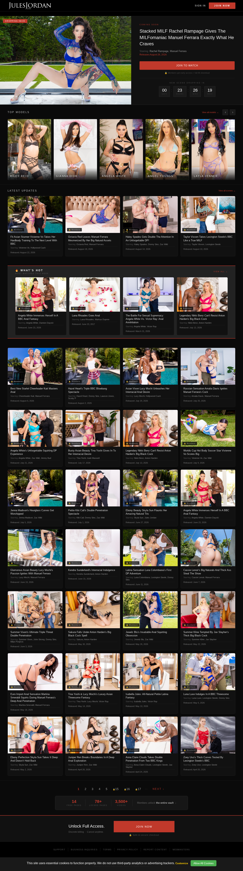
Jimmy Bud (46, 458)
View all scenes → (227, 190)
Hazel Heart (82, 396)
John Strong (39, 639)
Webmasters (181, 849)
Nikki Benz (193, 323)
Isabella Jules (140, 701)
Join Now (222, 5)
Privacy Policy (127, 849)
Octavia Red (82, 244)
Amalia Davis (198, 396)
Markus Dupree (102, 319)
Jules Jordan (150, 517)
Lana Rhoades (87, 319)
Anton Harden (205, 323)
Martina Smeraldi (26, 705)
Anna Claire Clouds (142, 765)
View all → (221, 272)
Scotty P (72, 398)
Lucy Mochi (139, 396)
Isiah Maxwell (93, 458)
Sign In (200, 5)
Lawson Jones (107, 396)
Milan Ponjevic (17, 642)
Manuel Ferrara (178, 51)
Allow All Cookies (203, 863)
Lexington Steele (213, 244)
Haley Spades (140, 244)
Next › (158, 789)
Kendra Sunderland (85, 574)
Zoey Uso (196, 765)
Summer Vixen (25, 639)
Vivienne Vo (24, 248)
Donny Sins (153, 244)
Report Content (155, 849)
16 (127, 789)
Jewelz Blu (139, 639)
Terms (107, 849)
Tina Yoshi (81, 458)
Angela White (32, 323)
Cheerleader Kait (26, 396)
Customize (181, 863)
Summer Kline (198, 639)
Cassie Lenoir (198, 577)
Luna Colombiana (142, 577)
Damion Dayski (46, 323)
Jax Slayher (211, 639)
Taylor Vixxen (198, 244)
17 (138, 789)
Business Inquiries (84, 849)
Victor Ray (152, 326)
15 (116, 789)
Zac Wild (164, 244)
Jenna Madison (26, 517)
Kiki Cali (80, 517)
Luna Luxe (196, 698)
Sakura (80, 639)
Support (59, 849)
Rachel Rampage (159, 51)
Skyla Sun (138, 517)
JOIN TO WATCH (187, 65)
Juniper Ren (82, 765)
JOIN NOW (144, 826)
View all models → (210, 112)
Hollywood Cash (38, 248)
